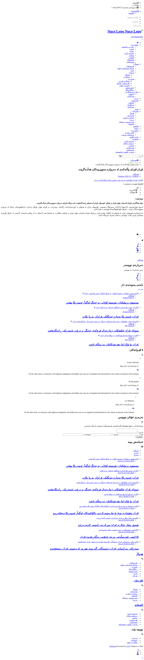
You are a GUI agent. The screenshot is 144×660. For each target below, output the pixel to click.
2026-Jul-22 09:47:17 (126, 508)
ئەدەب (131, 49)
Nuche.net (113, 646)
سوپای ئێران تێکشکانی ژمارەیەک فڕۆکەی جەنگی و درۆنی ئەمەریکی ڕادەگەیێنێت (93, 330)
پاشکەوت (139, 437)
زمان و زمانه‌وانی (127, 47)
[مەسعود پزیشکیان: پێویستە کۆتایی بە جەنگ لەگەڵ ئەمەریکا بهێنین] (113, 293)
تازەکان (136, 451)
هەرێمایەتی (130, 148)
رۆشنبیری (135, 45)
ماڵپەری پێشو (132, 642)
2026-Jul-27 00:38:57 (126, 496)
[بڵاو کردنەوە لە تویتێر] (138, 246)
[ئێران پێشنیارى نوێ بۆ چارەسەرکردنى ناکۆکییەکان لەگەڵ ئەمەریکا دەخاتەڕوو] (109, 506)
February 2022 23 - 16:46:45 (128, 176)
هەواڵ (136, 64)
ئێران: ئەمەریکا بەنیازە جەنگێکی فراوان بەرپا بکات (110, 316)
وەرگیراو (131, 107)
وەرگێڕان (130, 96)
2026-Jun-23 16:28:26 (126, 544)
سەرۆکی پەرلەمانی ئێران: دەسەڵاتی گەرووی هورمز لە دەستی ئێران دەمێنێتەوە (94, 548)
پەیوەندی (135, 21)
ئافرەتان (135, 111)
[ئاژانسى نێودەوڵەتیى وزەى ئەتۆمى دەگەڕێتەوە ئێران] (118, 530)
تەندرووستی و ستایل (126, 122)
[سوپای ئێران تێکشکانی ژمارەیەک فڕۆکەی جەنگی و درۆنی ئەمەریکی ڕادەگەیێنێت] (107, 321)
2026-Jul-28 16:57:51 (126, 485)
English (134, 11)
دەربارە (136, 26)
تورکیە (131, 73)
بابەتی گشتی (134, 137)
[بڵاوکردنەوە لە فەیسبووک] (138, 244)
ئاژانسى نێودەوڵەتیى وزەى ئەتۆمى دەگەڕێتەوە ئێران (109, 536)
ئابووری (131, 79)
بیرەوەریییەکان (128, 143)
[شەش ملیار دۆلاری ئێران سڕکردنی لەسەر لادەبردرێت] (118, 518)
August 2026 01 (128, 312)
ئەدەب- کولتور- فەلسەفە (125, 152)
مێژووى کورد (129, 53)
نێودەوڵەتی (130, 62)
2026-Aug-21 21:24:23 (126, 461)
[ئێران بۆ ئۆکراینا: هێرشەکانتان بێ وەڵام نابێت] (121, 335)
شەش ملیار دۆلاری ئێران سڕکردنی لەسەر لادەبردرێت (108, 525)
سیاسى (131, 55)
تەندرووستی (129, 88)
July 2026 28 (129, 326)
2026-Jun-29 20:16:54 (126, 520)
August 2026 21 (128, 298)
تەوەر (136, 109)
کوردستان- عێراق (123, 83)
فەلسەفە (130, 60)
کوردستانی (130, 66)
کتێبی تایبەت (129, 133)
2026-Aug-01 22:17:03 (126, 473)
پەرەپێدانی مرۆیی (127, 135)
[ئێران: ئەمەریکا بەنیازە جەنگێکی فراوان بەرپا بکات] (119, 307)
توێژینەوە (135, 101)
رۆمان (131, 51)
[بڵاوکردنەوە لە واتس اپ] (138, 252)
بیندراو (136, 455)
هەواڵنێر (136, 174)
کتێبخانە (131, 124)
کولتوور (131, 58)
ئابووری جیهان (124, 85)
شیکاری (127, 77)
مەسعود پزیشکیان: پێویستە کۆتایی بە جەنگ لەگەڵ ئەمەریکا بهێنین (102, 302)
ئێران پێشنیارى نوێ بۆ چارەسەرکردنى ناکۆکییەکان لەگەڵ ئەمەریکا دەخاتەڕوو (96, 513)
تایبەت (136, 453)
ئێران (132, 70)
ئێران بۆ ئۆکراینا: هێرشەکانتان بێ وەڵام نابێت (114, 344)
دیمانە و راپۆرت (128, 118)
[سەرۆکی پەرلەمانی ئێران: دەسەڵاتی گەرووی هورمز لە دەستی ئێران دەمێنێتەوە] (108, 542)
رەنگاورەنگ (130, 90)
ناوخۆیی (131, 94)
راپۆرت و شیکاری (132, 92)
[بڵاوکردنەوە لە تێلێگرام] (138, 250)
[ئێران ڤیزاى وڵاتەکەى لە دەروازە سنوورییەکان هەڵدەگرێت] (120, 180)
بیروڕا (136, 98)
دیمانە (136, 128)
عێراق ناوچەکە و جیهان (125, 68)
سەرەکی (133, 160)
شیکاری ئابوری (124, 81)
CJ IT (128, 646)
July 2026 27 (129, 340)
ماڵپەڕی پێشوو (133, 17)
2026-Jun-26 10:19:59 (126, 532)
